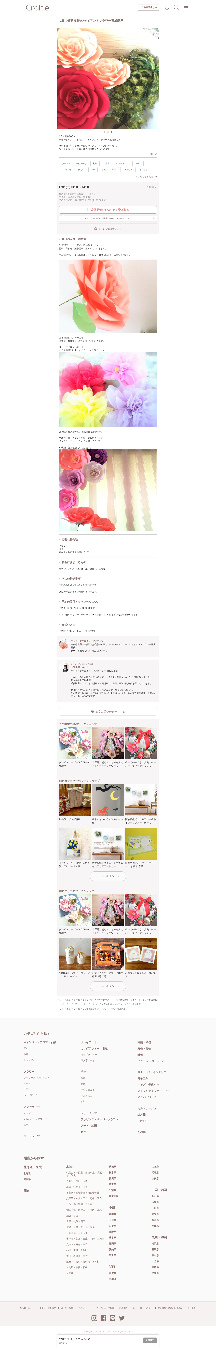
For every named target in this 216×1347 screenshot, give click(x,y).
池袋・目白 (72, 1215)
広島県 (155, 1202)
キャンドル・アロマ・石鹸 (40, 1042)
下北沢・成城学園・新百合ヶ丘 (82, 1192)
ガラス (85, 1131)
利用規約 (123, 1308)
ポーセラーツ (32, 1136)
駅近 (114, 169)
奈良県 (155, 1178)
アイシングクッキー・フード (155, 1091)
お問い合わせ (84, 1308)
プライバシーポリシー (143, 1308)
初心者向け (81, 163)
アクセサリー (32, 1106)
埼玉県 (112, 1184)
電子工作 (143, 1078)
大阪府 (155, 1166)
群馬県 (112, 1178)
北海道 (27, 1173)
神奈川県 (113, 1196)
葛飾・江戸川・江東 (77, 1187)
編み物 (142, 1114)
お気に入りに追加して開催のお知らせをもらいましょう (120, 218)
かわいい (66, 163)
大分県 (155, 1261)
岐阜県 (112, 1237)
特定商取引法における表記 (170, 1308)
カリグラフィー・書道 (94, 1048)
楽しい (81, 169)
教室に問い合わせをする (110, 711)
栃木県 (112, 1172)
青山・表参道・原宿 (77, 1256)
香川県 (155, 1220)
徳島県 (155, 1214)
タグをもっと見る (144, 176)
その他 (142, 1132)
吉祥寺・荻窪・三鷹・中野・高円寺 (85, 1238)
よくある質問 (67, 1308)
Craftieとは (25, 1308)
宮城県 (27, 1179)
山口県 (155, 1208)
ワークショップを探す (46, 1308)
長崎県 (155, 1249)
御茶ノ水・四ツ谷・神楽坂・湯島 (84, 1210)
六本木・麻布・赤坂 (77, 1244)
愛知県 (112, 1249)
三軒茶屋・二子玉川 (77, 1233)
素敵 (93, 169)
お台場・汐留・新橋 (77, 1267)
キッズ (138, 163)
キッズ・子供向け (148, 1084)
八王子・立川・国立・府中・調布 (84, 1198)
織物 (140, 1054)
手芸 (83, 1071)
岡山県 (155, 1196)
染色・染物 (144, 1048)
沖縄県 (155, 1273)
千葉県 (112, 1190)
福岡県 (155, 1243)
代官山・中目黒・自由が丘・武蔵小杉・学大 (85, 1174)
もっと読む (147, 154)
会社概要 (192, 1308)
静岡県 (112, 1243)
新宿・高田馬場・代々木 (79, 1204)
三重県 (112, 1255)
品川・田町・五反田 (77, 1250)
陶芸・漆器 (144, 1042)
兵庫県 (155, 1172)
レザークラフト (90, 1113)
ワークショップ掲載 (105, 1308)
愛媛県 (155, 1225)
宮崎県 (155, 1267)
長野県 (112, 1231)
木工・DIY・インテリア (152, 1072)
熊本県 (155, 1255)
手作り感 (144, 169)
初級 (95, 163)
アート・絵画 (89, 1125)
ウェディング (122, 163)
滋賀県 (112, 1273)
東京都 (69, 1166)
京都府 (112, 1279)
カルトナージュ (147, 1108)
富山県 (112, 1214)
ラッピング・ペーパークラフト (99, 1119)
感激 (104, 169)
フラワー (29, 1071)
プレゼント (67, 169)
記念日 (107, 163)
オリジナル (128, 169)
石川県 (112, 1220)
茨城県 (112, 1166)
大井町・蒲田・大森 (77, 1181)
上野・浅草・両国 (75, 1221)
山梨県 (112, 1225)
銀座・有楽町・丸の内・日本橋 (82, 1261)
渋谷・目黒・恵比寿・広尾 (80, 1227)
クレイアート (89, 1042)
